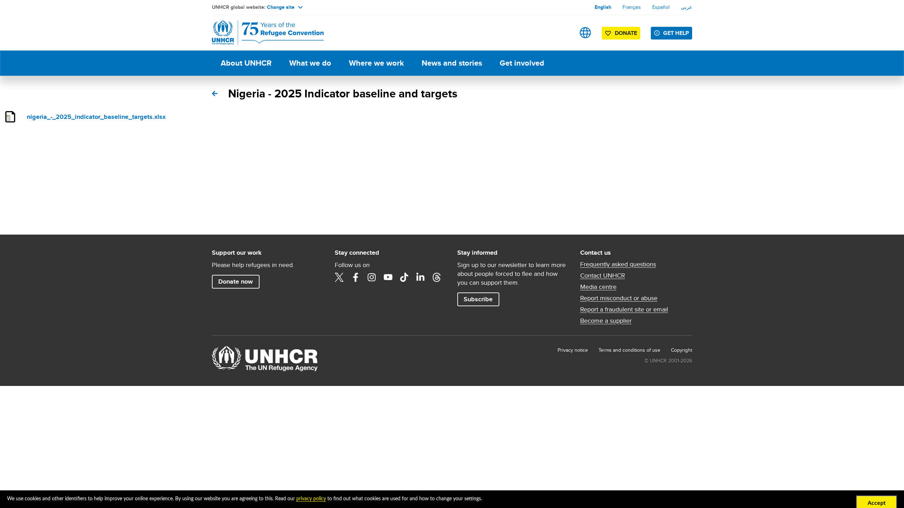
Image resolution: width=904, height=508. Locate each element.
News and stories (452, 63)
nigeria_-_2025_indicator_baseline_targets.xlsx (96, 116)
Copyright (681, 349)
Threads (436, 277)
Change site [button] (281, 7)
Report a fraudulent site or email (624, 309)
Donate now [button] (235, 281)
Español (661, 7)
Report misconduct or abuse (619, 298)
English (603, 7)
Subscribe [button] (478, 299)
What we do (310, 63)
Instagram (371, 277)
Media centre (598, 287)
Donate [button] (626, 33)
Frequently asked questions (618, 264)
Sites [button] (585, 32)
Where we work (376, 63)
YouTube (388, 277)
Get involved (522, 63)
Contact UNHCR (602, 275)
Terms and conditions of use (629, 349)
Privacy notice (573, 349)
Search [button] (563, 32)
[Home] (261, 33)
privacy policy (311, 498)
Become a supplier (606, 321)
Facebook (355, 277)
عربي (686, 7)
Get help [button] (676, 33)
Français (632, 7)
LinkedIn (420, 277)
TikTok (404, 277)
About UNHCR (246, 63)
